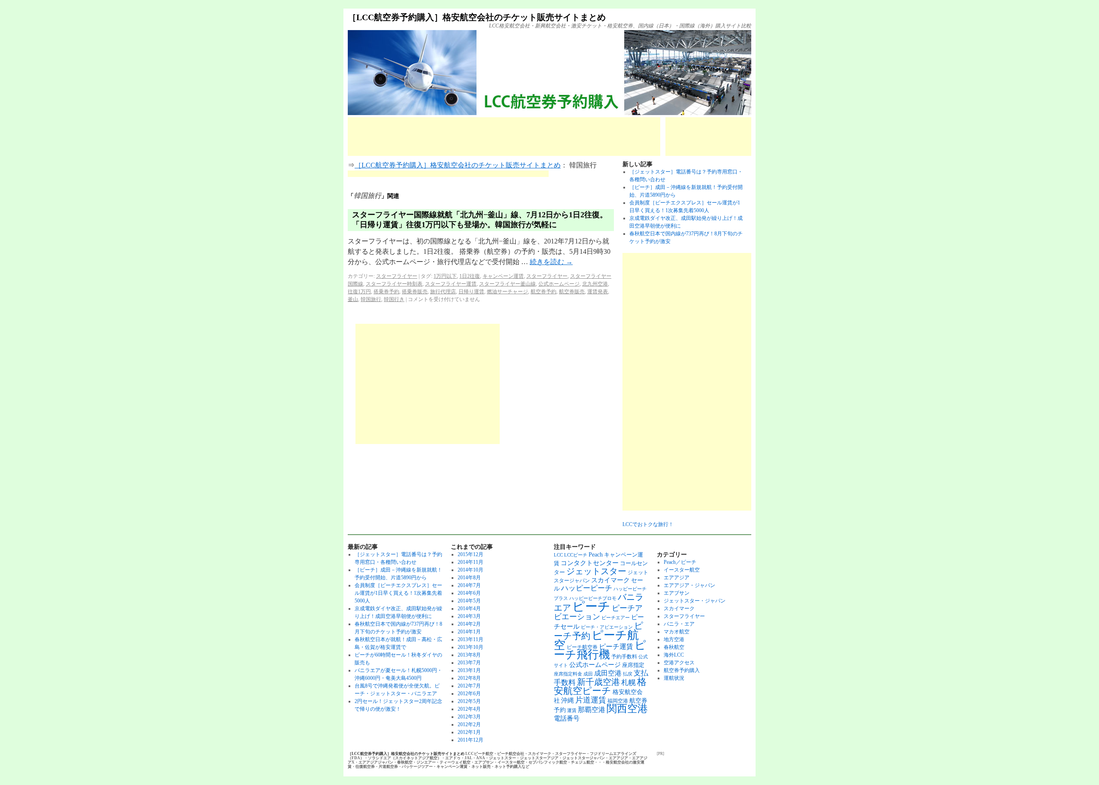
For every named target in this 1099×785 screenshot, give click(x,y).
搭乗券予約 (386, 292)
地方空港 (674, 639)
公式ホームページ (559, 284)
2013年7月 (469, 663)
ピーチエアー (615, 617)
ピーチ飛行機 (600, 650)
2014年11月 (470, 562)
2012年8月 (469, 678)
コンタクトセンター (590, 562)
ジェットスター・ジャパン (695, 601)
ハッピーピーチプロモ (592, 598)
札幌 (628, 683)
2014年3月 (469, 616)
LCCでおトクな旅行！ (648, 524)
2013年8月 (469, 655)
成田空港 (608, 673)
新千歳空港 (598, 682)
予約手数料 (624, 657)
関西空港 (627, 708)
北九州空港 (595, 284)
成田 (588, 674)
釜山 (353, 299)
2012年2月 (469, 724)
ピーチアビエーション (598, 612)
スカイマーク (610, 580)
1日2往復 (469, 276)
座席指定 (633, 665)
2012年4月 (469, 709)
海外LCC (674, 655)
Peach (596, 554)
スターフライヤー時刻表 (394, 284)
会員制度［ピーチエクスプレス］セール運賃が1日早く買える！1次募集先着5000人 (398, 593)
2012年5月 (469, 701)
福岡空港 (617, 701)
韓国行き (394, 299)
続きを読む (551, 261)
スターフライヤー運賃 (451, 284)
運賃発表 (597, 292)
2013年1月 (469, 670)
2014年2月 (469, 624)
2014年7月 (469, 585)
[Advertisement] (504, 136)
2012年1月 (469, 732)
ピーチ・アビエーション (607, 627)
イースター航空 (682, 570)
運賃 (572, 710)
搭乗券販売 (415, 292)
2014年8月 (469, 578)
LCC (558, 555)
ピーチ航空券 (582, 647)
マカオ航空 (676, 632)
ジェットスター (596, 571)
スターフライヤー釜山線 (507, 284)
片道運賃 (590, 700)
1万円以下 (445, 276)
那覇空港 (591, 709)
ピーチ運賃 (616, 646)
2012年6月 (469, 694)
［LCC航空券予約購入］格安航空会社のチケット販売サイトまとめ (477, 17)
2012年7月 (469, 686)
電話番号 (567, 718)
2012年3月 (469, 717)
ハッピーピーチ (586, 588)
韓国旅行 (371, 299)
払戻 (627, 674)
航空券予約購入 (682, 670)
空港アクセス (679, 663)
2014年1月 (469, 632)
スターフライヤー (396, 276)
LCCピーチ (575, 555)
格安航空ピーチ (600, 686)
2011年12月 (470, 740)
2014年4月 (469, 608)
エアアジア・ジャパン (689, 585)
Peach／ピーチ (680, 562)
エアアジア (676, 578)
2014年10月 (470, 570)
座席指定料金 (568, 674)
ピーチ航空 (596, 640)
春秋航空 (674, 647)
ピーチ (591, 606)
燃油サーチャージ (507, 292)
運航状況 (674, 678)
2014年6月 (469, 593)
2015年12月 (470, 554)
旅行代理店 (443, 292)
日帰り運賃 (471, 292)
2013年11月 (470, 639)
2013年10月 (470, 647)
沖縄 (567, 700)
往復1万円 (359, 292)
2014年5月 (469, 601)
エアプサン (676, 593)
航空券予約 (543, 292)
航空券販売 (572, 292)
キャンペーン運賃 (503, 276)
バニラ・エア (679, 624)
